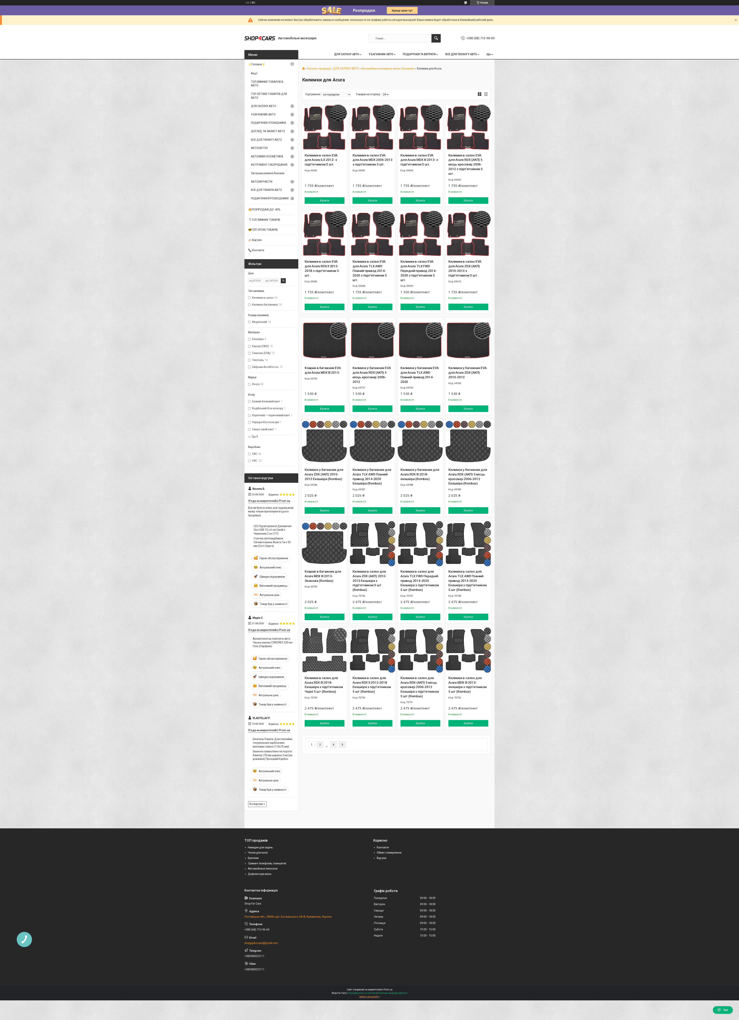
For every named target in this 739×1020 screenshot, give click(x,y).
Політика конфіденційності (392, 993)
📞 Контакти (256, 250)
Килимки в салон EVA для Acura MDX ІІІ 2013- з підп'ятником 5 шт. (419, 159)
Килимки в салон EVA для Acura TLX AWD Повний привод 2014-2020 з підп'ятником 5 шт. (370, 271)
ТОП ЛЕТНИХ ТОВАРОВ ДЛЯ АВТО (269, 95)
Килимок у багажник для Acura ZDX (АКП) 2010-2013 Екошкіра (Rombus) (324, 474)
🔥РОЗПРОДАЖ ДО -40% (264, 209)
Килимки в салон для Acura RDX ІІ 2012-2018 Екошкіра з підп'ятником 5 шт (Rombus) (372, 684)
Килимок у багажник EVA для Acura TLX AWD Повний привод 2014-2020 (419, 374)
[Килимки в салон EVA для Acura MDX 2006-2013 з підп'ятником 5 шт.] (372, 127)
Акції (254, 73)
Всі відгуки (256, 803)
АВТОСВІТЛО (259, 148)
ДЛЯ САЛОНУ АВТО (346, 54)
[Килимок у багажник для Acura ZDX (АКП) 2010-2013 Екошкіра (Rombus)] (324, 442)
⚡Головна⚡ (256, 64)
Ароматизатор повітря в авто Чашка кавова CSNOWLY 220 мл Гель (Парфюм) (273, 642)
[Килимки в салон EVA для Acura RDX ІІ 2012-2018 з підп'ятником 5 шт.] (324, 233)
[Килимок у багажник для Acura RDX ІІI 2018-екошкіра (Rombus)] (420, 442)
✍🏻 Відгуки (255, 239)
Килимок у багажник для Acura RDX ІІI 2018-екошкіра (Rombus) (419, 474)
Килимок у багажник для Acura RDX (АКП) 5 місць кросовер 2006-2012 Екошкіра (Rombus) (467, 476)
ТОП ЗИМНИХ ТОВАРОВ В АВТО (267, 83)
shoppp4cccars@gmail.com (261, 943)
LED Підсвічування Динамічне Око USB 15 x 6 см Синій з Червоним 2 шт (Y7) (273, 530)
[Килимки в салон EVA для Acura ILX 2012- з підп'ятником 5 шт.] (324, 127)
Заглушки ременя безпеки (267, 173)
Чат (725, 1010)
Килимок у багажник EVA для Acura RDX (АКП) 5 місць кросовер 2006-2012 (372, 374)
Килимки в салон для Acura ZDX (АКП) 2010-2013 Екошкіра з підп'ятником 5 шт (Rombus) (369, 581)
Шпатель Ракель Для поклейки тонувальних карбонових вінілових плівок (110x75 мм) (272, 743)
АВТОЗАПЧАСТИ (261, 181)
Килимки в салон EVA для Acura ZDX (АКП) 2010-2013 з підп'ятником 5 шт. (464, 268)
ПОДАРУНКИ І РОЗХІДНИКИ (268, 122)
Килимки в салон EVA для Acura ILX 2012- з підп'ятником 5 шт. (321, 159)
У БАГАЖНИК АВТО (381, 54)
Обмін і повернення (389, 852)
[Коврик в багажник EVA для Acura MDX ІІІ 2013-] (324, 340)
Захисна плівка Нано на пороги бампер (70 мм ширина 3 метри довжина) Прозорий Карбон (272, 755)
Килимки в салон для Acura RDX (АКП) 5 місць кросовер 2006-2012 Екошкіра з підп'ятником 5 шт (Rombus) (419, 687)
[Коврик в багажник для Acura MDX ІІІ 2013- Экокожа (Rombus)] (324, 543)
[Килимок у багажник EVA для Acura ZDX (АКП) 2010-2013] (468, 340)
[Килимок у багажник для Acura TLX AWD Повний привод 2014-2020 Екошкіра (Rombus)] (372, 442)
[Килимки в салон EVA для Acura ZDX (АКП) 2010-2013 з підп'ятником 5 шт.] (468, 233)
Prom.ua (388, 989)
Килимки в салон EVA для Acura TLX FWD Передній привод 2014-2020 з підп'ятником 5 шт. (418, 271)
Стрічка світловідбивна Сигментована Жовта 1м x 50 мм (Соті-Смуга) (272, 542)
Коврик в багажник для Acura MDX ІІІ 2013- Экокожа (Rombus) (323, 576)
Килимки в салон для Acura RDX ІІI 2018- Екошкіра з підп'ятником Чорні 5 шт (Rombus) (324, 684)
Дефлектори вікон (259, 873)
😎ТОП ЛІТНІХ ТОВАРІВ (263, 229)
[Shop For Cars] (259, 38)
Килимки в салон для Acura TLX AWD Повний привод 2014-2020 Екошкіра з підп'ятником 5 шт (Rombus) (467, 581)
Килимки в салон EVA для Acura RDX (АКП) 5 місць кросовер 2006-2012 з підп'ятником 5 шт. (465, 164)
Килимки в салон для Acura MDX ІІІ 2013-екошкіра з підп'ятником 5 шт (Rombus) (467, 684)
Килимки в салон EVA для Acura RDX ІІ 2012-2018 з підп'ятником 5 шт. (322, 268)
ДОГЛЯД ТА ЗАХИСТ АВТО (268, 131)
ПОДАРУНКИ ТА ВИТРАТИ (419, 54)
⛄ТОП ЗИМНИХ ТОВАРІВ (264, 219)
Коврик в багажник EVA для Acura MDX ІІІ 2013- (323, 370)
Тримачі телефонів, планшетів (267, 863)
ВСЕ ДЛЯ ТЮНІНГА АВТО (266, 189)
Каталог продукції (319, 68)
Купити (324, 200)
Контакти (383, 847)
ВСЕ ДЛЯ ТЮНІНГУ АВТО (461, 54)
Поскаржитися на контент (362, 993)
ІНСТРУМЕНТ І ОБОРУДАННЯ (269, 164)
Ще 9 (255, 436)
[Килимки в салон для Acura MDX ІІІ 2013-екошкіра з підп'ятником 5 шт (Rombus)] (468, 650)
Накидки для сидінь (260, 847)
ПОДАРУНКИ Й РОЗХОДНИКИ (269, 198)
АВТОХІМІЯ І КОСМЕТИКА (267, 156)
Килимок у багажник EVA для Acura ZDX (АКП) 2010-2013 (467, 372)
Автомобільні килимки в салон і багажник (387, 68)
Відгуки (381, 858)
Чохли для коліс (258, 852)
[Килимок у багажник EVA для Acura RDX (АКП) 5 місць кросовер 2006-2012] (372, 340)
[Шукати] (436, 38)
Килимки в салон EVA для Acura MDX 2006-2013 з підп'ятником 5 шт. (372, 159)
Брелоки (253, 858)
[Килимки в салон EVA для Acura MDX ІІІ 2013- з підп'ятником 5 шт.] (420, 127)
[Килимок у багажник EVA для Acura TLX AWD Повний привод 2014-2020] (420, 340)
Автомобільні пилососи (263, 868)
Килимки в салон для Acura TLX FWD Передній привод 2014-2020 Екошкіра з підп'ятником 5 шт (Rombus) (419, 581)
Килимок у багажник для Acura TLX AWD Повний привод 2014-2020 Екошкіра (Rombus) (372, 476)
